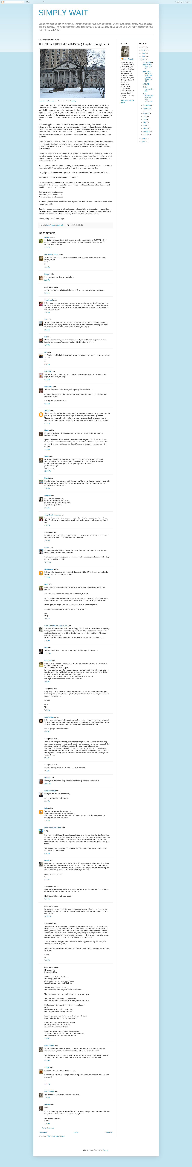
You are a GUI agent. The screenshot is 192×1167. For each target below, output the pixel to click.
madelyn (47, 495)
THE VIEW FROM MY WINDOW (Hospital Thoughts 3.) (147, 76)
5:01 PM (47, 364)
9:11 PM (47, 879)
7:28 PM (47, 449)
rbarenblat (48, 387)
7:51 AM (47, 710)
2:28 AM (47, 682)
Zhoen (46, 430)
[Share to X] (77, 225)
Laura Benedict (50, 791)
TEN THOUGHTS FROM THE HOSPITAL (148, 97)
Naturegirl (48, 660)
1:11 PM (47, 1084)
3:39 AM (47, 488)
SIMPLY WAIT (63, 12)
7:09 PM (47, 1123)
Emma (46, 274)
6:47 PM (47, 853)
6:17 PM (47, 423)
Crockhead (48, 300)
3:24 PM (47, 619)
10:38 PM (47, 916)
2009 (144, 53)
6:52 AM (47, 525)
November (147, 105)
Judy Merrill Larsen (51, 515)
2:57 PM (47, 312)
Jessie (46, 860)
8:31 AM (47, 732)
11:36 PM (47, 471)
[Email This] (72, 225)
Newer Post (43, 1132)
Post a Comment (48, 1128)
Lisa (46, 647)
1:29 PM (47, 577)
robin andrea (49, 717)
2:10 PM (47, 280)
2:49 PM (47, 293)
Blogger (105, 1150)
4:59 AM (47, 771)
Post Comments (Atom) (56, 1136)
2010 (144, 50)
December (147, 62)
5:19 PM (47, 380)
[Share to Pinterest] (82, 225)
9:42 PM (47, 899)
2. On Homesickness (148, 89)
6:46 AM (47, 508)
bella (46, 808)
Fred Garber (48, 569)
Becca (46, 547)
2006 (144, 138)
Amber (47, 1067)
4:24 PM (47, 821)
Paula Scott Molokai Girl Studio (55, 626)
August (146, 113)
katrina (47, 1104)
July (145, 116)
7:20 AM (47, 1039)
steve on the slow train (52, 828)
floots (46, 456)
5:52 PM (47, 404)
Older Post (108, 1132)
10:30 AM (47, 784)
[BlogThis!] (74, 225)
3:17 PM (47, 801)
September (147, 108)
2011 (144, 47)
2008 (144, 56)
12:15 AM (47, 653)
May (145, 122)
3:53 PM (47, 330)
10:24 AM (47, 562)
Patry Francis (49, 1046)
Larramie (47, 372)
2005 (144, 141)
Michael (47, 778)
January (146, 135)
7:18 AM (47, 960)
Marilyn (47, 237)
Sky (45, 319)
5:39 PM (47, 1097)
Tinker (46, 411)
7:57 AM (47, 540)
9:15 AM (47, 1060)
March (145, 128)
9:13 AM (47, 758)
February (146, 132)
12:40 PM (47, 247)
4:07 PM (47, 345)
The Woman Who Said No (147, 67)
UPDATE (146, 84)
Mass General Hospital (46, 101)
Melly (46, 584)
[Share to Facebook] (79, 225)
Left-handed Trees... (51, 255)
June (145, 119)
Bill (45, 337)
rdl (45, 352)
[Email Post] (67, 225)
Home (76, 1132)
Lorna (46, 478)
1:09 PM (47, 267)
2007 (144, 60)
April (145, 125)
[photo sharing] (72, 98)
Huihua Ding (72, 101)
